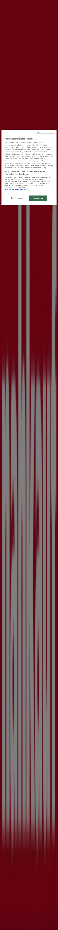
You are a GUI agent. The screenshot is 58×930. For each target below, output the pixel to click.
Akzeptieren (38, 198)
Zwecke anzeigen (18, 198)
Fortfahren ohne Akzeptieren (45, 133)
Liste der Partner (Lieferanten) (16, 190)
